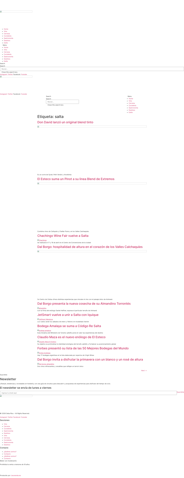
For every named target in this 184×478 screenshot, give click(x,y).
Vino (5, 31)
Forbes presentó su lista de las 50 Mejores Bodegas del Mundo (83, 348)
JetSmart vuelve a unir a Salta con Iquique (68, 315)
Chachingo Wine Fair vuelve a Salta (62, 236)
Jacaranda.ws (16, 475)
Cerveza (7, 34)
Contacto (7, 454)
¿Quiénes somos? (10, 452)
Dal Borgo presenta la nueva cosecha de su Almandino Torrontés (84, 303)
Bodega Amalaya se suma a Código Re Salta (69, 326)
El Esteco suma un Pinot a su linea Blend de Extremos (75, 179)
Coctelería (7, 36)
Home (6, 29)
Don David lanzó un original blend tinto (65, 122)
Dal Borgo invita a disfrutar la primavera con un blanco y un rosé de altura (90, 359)
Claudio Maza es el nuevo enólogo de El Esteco (71, 337)
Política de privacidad (8, 472)
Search (2, 66)
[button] (92, 45)
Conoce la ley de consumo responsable (14, 468)
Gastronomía (8, 38)
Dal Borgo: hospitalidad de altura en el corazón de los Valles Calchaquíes (90, 247)
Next (144, 370)
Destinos (7, 40)
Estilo (6, 43)
